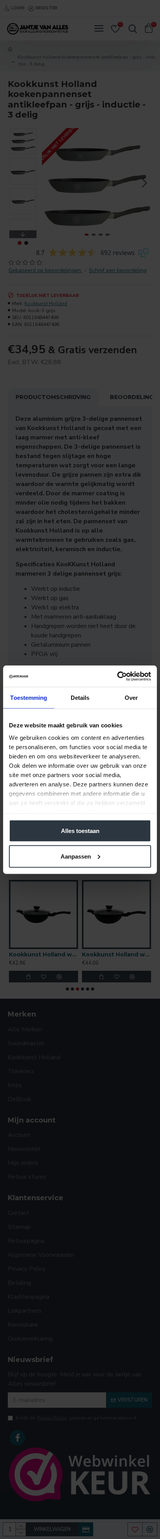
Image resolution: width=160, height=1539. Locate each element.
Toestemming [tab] (28, 697)
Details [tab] (80, 697)
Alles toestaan (80, 831)
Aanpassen (76, 856)
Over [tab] (131, 697)
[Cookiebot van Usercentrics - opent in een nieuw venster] (117, 676)
